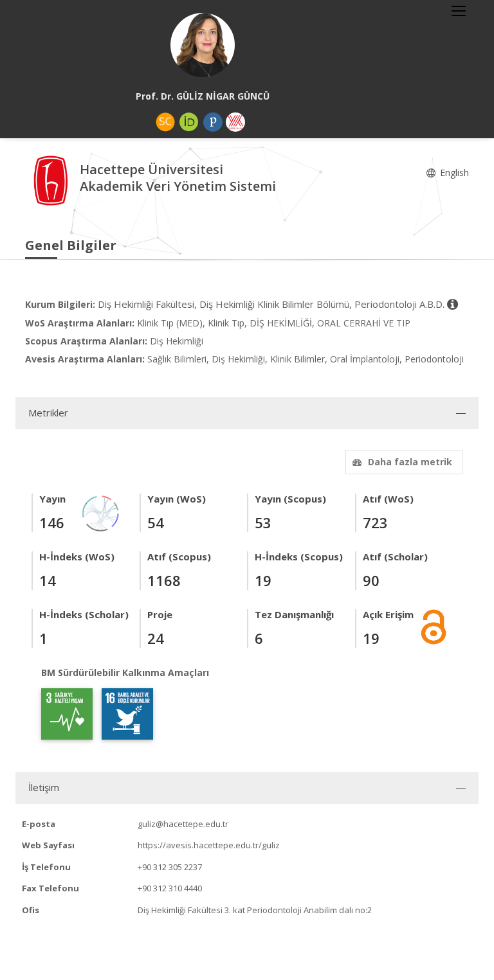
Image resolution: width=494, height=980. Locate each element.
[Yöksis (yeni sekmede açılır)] (235, 122)
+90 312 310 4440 (170, 888)
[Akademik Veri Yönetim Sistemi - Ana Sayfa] (52, 180)
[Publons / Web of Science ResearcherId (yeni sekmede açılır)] (213, 122)
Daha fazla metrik (410, 462)
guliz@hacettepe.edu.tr (183, 824)
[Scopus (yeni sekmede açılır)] (165, 122)
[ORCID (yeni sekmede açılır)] (189, 122)
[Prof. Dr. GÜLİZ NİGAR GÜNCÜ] (202, 45)
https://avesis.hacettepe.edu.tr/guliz (209, 845)
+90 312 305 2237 (170, 867)
